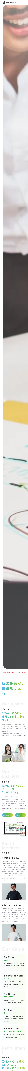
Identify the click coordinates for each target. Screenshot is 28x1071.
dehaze (25, 2)
